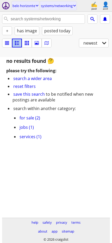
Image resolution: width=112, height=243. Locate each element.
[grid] (27, 43)
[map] (47, 43)
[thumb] (17, 43)
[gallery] (37, 43)
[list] (7, 43)
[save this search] (105, 19)
